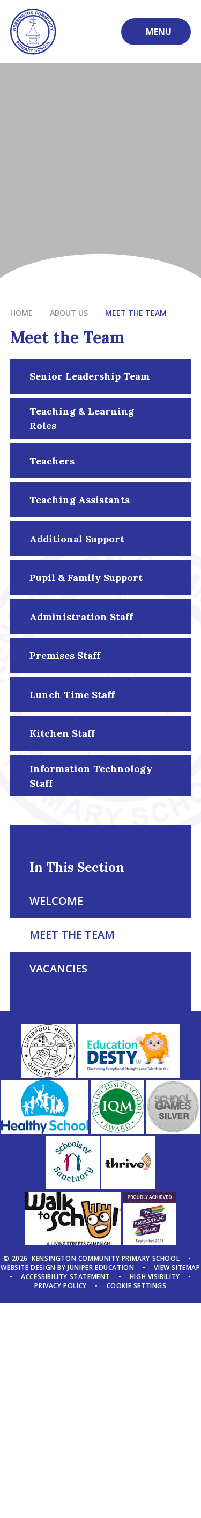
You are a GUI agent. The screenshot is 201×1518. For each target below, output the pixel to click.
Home (21, 313)
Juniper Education (101, 1267)
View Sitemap (177, 1267)
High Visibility (155, 1276)
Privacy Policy (60, 1285)
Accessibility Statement (65, 1276)
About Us (69, 313)
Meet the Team (136, 313)
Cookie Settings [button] (137, 1285)
